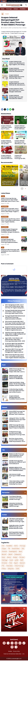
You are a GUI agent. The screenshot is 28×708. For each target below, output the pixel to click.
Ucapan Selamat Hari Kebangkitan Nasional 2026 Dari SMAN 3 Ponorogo (6, 157)
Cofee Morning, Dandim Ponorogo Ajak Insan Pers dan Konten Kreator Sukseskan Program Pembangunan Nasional (16, 391)
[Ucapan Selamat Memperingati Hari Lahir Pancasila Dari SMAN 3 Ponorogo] (5, 98)
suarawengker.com (16, 658)
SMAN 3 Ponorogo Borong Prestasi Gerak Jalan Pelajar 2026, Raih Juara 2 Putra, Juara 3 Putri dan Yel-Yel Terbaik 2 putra (10, 200)
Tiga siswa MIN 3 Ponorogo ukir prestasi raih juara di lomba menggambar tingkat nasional (14, 350)
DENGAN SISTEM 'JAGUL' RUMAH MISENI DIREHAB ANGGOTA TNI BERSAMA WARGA (16, 377)
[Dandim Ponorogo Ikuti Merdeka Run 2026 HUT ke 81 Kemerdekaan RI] (5, 463)
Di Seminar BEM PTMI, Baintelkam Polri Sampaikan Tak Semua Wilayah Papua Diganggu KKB (14, 345)
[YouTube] (16, 643)
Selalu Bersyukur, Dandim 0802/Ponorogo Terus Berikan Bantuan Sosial (16, 527)
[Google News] (20, 643)
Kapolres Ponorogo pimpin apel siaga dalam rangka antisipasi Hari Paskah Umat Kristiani (15, 334)
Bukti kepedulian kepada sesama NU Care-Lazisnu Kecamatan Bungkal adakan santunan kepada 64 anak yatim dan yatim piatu (16, 534)
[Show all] (25, 365)
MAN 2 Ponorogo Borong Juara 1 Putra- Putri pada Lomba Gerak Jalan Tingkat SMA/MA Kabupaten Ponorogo (10, 220)
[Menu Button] (2, 5)
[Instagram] (12, 643)
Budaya (16, 9)
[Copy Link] (13, 109)
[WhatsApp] (10, 109)
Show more (14, 259)
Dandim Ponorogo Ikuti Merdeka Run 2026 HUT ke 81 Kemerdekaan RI (17, 462)
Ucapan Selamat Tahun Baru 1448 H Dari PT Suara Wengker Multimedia (16, 90)
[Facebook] (2, 109)
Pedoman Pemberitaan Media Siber (12, 654)
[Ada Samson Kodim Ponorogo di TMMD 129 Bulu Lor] (5, 476)
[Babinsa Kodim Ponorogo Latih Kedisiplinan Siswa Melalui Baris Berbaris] (24, 249)
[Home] (2, 13)
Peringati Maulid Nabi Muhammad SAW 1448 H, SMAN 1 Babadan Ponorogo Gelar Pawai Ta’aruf (15, 312)
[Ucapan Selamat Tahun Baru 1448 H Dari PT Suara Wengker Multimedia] (5, 91)
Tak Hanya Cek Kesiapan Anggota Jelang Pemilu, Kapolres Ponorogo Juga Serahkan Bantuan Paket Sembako (16, 520)
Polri (3, 196)
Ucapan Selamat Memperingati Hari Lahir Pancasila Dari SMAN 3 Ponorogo (16, 97)
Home (2, 9)
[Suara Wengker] (14, 5)
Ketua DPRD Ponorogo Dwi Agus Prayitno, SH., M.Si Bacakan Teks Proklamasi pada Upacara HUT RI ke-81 (17, 413)
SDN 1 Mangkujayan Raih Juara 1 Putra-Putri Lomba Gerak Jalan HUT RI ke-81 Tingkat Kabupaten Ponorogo (14, 306)
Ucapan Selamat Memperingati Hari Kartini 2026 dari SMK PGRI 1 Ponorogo (16, 76)
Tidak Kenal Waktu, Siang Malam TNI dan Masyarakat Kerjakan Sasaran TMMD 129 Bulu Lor (17, 384)
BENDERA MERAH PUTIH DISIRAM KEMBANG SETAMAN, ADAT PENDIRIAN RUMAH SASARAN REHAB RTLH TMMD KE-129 (17, 469)
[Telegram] (8, 109)
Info (23, 654)
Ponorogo (9, 9)
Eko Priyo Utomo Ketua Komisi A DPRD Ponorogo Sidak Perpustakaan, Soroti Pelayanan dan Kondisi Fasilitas (17, 440)
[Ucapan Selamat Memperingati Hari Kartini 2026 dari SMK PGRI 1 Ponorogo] (5, 77)
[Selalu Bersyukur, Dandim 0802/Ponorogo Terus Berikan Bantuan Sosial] (5, 527)
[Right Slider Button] (26, 8)
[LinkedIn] (12, 647)
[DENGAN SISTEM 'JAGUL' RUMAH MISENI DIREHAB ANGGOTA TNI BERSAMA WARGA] (5, 378)
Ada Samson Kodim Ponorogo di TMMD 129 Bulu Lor (17, 476)
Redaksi (10, 651)
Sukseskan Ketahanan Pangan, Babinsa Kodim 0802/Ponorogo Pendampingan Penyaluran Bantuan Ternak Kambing (17, 505)
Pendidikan (23, 9)
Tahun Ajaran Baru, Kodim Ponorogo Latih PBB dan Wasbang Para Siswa (16, 482)
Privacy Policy (16, 651)
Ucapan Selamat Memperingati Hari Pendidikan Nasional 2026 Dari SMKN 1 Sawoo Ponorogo (16, 397)
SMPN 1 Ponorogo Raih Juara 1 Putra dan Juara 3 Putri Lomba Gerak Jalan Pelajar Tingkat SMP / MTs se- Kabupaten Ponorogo (10, 210)
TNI (2, 247)
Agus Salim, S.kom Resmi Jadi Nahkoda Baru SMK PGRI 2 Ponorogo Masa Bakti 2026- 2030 (15, 339)
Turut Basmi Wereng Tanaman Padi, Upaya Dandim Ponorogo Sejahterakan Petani (15, 498)
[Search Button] (26, 5)
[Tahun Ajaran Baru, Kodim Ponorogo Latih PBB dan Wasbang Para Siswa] (5, 483)
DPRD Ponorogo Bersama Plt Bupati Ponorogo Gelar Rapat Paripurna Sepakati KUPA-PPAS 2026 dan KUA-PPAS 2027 (17, 426)
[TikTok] (23, 643)
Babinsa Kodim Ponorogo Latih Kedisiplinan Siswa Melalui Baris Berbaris (10, 251)
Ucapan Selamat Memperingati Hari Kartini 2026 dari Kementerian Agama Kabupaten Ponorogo (16, 70)
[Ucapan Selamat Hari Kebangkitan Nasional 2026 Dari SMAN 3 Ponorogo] (7, 150)
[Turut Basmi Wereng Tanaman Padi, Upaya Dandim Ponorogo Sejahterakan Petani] (5, 498)
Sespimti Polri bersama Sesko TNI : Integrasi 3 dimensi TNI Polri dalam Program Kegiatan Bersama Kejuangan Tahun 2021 (15, 328)
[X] (5, 109)
